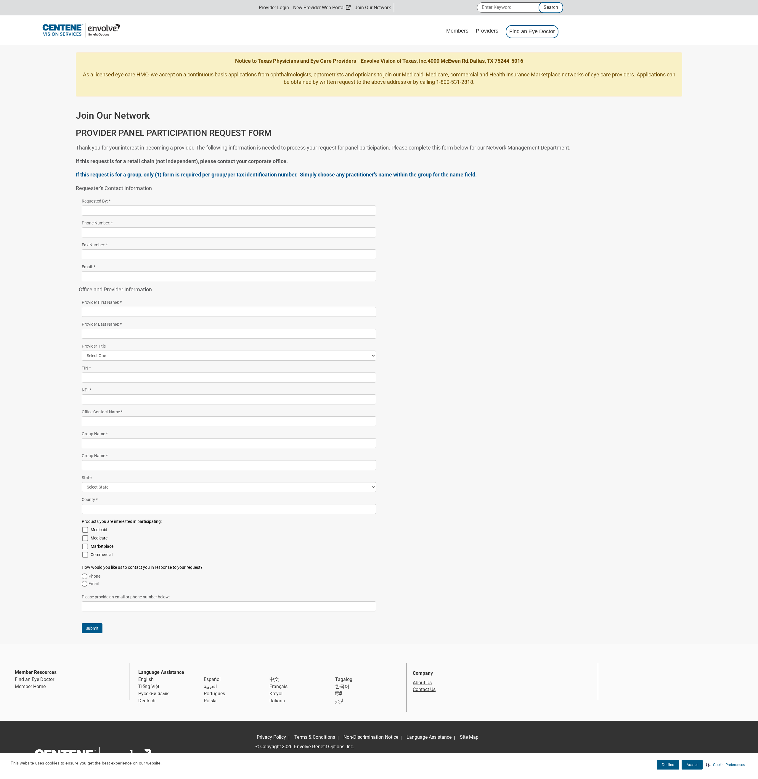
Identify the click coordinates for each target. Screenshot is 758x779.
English (146, 679)
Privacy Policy (271, 737)
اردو (339, 700)
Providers (488, 31)
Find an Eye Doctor (532, 31)
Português (214, 693)
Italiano (277, 700)
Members (458, 31)
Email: (88, 266)
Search (551, 7)
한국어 (342, 686)
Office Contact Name (102, 411)
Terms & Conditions (314, 737)
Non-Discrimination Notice (370, 737)
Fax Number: (95, 244)
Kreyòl (275, 693)
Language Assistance (429, 737)
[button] (725, 765)
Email (94, 583)
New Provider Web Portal (322, 7)
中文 (274, 679)
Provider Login (274, 7)
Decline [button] (668, 765)
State (86, 477)
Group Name (95, 433)
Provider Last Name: (102, 324)
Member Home (30, 686)
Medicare (99, 538)
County (90, 499)
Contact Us (424, 689)
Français (278, 686)
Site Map (469, 737)
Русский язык (153, 693)
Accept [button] (692, 765)
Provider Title (94, 346)
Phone (94, 576)
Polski (210, 700)
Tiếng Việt (148, 686)
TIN (86, 368)
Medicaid (99, 529)
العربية (210, 686)
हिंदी (338, 693)
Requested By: (96, 201)
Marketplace (102, 546)
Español (212, 679)
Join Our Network (373, 7)
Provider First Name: (102, 302)
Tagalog (343, 679)
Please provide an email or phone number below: (126, 597)
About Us (422, 682)
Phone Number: (97, 223)
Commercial (102, 554)
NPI (86, 390)
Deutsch (146, 700)
